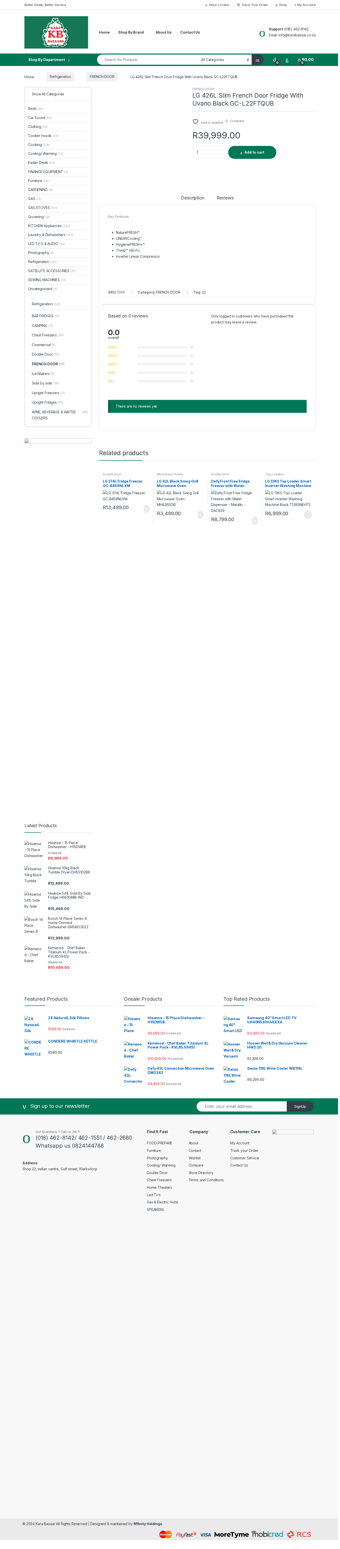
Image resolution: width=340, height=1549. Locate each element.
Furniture (38, 181)
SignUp (300, 1106)
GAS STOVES (42, 207)
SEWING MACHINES (47, 280)
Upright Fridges (47, 402)
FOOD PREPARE (159, 1143)
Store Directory (201, 1173)
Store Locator (219, 5)
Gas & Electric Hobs (162, 1202)
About (193, 1143)
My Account (306, 5)
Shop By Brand (131, 32)
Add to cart (254, 152)
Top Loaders (274, 474)
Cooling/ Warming (45, 153)
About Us (164, 32)
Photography (41, 252)
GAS (34, 198)
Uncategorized (42, 289)
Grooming (39, 217)
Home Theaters (159, 1187)
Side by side (45, 383)
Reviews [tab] (225, 198)
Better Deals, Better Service (45, 5)
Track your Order (244, 1150)
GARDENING (40, 189)
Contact (195, 1150)
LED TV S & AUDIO (46, 244)
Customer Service (244, 1158)
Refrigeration (60, 76)
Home (104, 32)
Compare (196, 1165)
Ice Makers (43, 374)
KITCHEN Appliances (49, 226)
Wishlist (195, 1158)
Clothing (38, 126)
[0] (274, 59)
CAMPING (42, 325)
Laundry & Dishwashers (50, 235)
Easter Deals (41, 162)
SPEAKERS (155, 1209)
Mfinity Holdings (148, 1524)
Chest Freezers (48, 335)
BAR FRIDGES (45, 316)
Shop (283, 5)
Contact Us (190, 32)
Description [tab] (192, 198)
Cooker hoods (43, 135)
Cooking (39, 144)
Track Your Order (254, 5)
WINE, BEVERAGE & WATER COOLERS (60, 415)
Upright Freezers (48, 393)
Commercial (43, 345)
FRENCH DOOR (102, 76)
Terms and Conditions (206, 1180)
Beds (35, 108)
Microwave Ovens (170, 474)
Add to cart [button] (146, 509)
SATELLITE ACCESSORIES (51, 271)
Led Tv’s (154, 1195)
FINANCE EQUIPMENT (48, 172)
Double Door (112, 474)
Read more (307, 514)
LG (204, 292)
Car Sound (40, 118)
